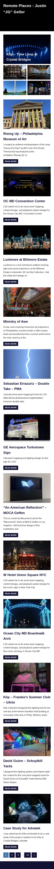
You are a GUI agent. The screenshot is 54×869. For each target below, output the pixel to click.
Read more (11, 161)
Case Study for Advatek (21, 828)
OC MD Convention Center (24, 201)
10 (27, 855)
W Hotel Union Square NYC (24, 575)
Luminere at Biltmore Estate (25, 259)
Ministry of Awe (15, 321)
